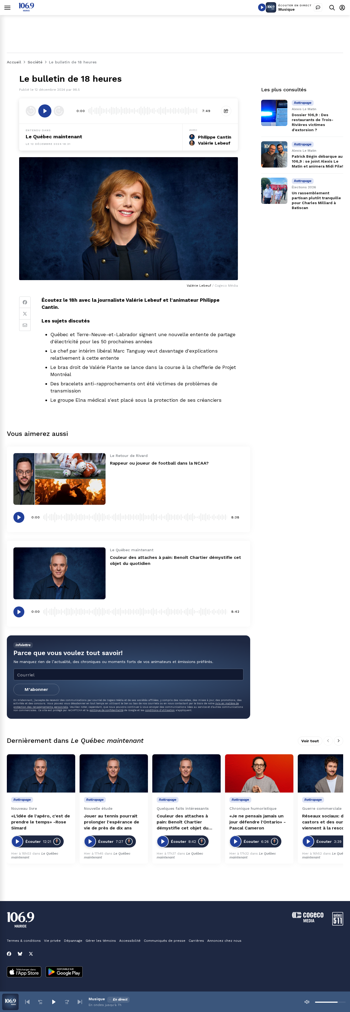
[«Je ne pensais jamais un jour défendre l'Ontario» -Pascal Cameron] (259, 773)
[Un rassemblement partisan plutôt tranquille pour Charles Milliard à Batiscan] (274, 191)
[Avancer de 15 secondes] (59, 111)
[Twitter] (25, 313)
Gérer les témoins (101, 941)
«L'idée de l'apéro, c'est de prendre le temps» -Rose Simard (40, 822)
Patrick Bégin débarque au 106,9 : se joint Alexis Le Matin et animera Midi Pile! (317, 161)
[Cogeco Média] (307, 920)
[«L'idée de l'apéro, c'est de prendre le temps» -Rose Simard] (41, 773)
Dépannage (73, 941)
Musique (286, 9)
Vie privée (52, 941)
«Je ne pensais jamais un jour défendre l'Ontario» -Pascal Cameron (257, 822)
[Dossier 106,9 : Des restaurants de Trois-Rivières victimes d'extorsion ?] (274, 113)
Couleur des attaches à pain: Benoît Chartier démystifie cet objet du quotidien (182, 822)
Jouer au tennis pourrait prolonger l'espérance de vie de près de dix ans (111, 822)
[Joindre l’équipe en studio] (318, 7)
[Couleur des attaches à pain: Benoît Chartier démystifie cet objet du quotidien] (59, 573)
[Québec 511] (337, 924)
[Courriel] (25, 325)
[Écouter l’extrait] (44, 111)
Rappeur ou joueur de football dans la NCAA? (159, 463)
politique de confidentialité (106, 710)
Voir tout (310, 741)
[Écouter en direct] (262, 7)
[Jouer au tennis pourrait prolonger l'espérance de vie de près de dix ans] (114, 773)
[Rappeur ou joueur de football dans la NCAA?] (59, 479)
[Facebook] (25, 302)
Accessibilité (130, 941)
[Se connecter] (342, 7)
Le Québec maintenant (54, 136)
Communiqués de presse (164, 941)
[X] (31, 954)
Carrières (196, 941)
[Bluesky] (20, 954)
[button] (27, 1001)
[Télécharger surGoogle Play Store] (64, 972)
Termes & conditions (24, 941)
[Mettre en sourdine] (307, 1002)
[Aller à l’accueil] (26, 10)
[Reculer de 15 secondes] (31, 111)
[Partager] (226, 111)
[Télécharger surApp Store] (24, 972)
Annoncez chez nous (224, 941)
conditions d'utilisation (160, 710)
